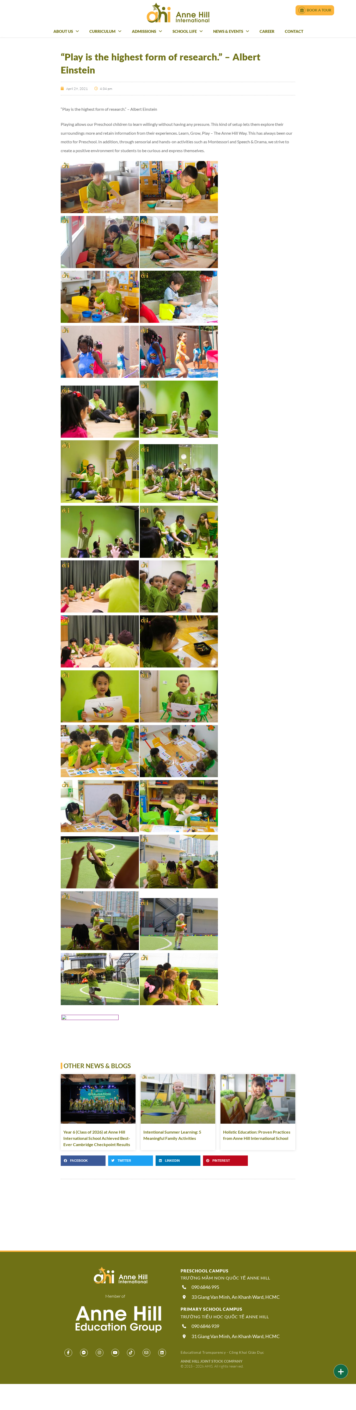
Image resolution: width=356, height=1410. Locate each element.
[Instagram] (99, 1353)
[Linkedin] (162, 1353)
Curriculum (102, 31)
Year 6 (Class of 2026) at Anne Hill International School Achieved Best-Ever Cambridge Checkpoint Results (96, 1138)
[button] (83, 1160)
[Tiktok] (131, 1353)
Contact (294, 31)
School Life (185, 31)
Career (267, 31)
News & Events (228, 31)
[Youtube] (115, 1353)
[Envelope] (146, 1353)
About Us (63, 31)
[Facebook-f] (68, 1353)
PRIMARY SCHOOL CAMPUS (211, 1309)
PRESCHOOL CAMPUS (205, 1270)
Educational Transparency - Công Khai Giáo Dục (222, 1352)
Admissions (144, 31)
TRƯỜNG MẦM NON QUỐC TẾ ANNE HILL (225, 1277)
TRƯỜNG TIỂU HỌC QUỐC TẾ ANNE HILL (225, 1316)
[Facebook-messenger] (84, 1353)
